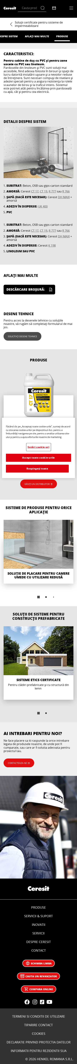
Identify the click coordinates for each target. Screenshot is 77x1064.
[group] (38, 561)
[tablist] (38, 597)
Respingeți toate (37, 468)
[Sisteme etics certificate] (38, 663)
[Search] (43, 8)
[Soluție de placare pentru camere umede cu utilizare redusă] (38, 552)
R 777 (52, 191)
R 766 (66, 191)
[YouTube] (49, 1002)
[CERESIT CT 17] (38, 414)
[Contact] (54, 8)
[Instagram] (34, 1002)
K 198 (52, 245)
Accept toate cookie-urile (38, 457)
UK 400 (43, 206)
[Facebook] (27, 1002)
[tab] (38, 597)
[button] (33, 171)
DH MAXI (64, 197)
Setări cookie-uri (38, 447)
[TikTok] (42, 1002)
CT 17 (34, 191)
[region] (38, 448)
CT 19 (43, 191)
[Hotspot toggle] (33, 171)
